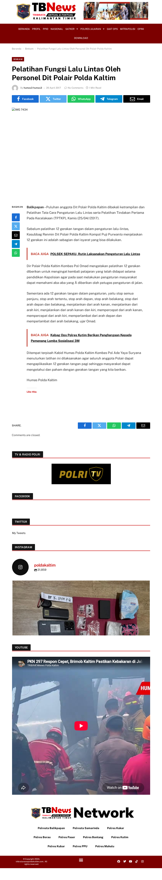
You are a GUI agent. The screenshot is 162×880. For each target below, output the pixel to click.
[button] (81, 860)
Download (81, 38)
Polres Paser (66, 837)
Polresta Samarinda (86, 828)
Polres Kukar (115, 828)
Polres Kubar (56, 846)
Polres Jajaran (90, 29)
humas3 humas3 (33, 87)
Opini (141, 29)
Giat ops (112, 29)
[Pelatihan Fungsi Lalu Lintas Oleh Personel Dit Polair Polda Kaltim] (81, 153)
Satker (69, 29)
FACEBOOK (22, 496)
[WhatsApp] (16, 253)
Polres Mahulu (104, 846)
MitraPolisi (127, 29)
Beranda (24, 29)
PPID (45, 29)
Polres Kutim (119, 837)
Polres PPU (80, 846)
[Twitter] (16, 226)
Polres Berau (42, 837)
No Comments (75, 87)
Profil (36, 29)
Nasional (57, 29)
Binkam (29, 48)
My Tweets (18, 533)
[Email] (16, 235)
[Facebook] (16, 217)
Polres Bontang (93, 837)
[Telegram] (16, 244)
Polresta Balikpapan (51, 828)
